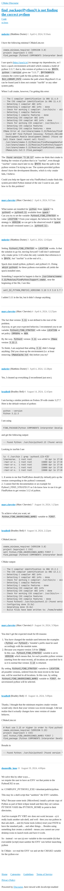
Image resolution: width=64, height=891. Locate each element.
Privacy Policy (8, 880)
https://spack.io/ (20, 62)
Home (4, 874)
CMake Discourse (9, 3)
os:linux (4, 22)
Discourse (18, 887)
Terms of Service (44, 874)
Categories (15, 874)
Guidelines (28, 874)
